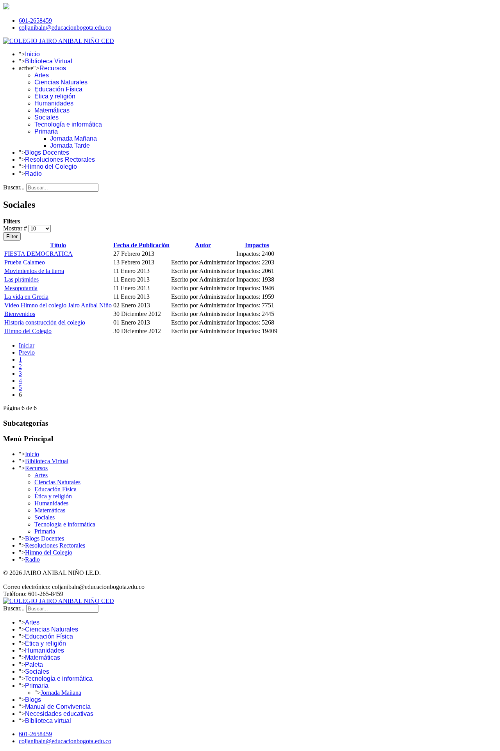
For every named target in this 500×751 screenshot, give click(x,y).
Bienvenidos (19, 313)
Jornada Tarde (70, 145)
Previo (27, 352)
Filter (12, 236)
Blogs (33, 699)
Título (58, 245)
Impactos (257, 245)
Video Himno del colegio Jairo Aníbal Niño (58, 305)
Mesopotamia (21, 288)
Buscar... (14, 187)
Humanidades (53, 103)
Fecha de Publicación (141, 245)
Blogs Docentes (47, 152)
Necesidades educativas (59, 713)
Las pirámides (21, 279)
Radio (33, 173)
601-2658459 (35, 20)
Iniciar (26, 345)
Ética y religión (54, 96)
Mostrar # (16, 228)
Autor (203, 245)
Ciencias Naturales (61, 82)
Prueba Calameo (24, 262)
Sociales (46, 117)
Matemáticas (52, 110)
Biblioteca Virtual (48, 61)
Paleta (34, 664)
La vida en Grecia (26, 296)
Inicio (32, 54)
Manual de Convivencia (58, 706)
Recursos (52, 68)
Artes (41, 75)
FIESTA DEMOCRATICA (38, 253)
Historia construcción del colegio (44, 322)
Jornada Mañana (73, 138)
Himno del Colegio (51, 166)
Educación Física (58, 89)
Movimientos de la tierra (34, 271)
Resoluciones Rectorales (60, 159)
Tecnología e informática (68, 124)
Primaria (46, 131)
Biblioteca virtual (48, 720)
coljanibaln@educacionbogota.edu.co (65, 27)
